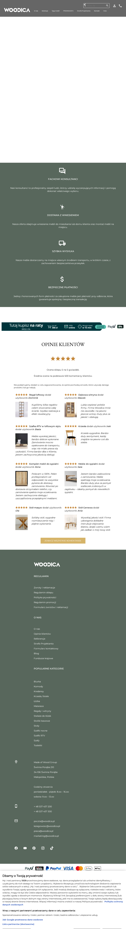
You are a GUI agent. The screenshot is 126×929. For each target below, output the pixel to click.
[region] (63, 895)
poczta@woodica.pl (44, 821)
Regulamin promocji (45, 602)
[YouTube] (25, 847)
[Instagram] (43, 847)
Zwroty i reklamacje (44, 587)
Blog (36, 653)
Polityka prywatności (45, 597)
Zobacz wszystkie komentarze (63, 540)
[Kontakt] (120, 5)
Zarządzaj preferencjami (16, 923)
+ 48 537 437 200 (43, 806)
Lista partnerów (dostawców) (18, 916)
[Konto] (114, 5)
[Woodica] (17, 9)
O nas (37, 629)
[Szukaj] (107, 5)
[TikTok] (52, 847)
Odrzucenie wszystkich (87, 923)
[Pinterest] (34, 847)
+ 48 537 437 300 (43, 811)
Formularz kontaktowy (46, 648)
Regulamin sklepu (43, 592)
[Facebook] (16, 847)
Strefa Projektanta (43, 643)
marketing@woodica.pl (46, 836)
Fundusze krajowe (43, 658)
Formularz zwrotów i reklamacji (51, 607)
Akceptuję (112, 923)
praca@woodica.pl (43, 831)
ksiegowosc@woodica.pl (47, 826)
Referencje (39, 638)
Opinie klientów (42, 633)
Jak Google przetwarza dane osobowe (22, 911)
